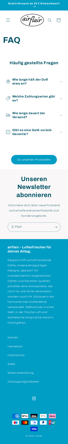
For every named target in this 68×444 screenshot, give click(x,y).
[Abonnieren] (56, 227)
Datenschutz (16, 355)
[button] (8, 20)
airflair (38, 436)
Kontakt (13, 337)
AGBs (11, 364)
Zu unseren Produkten (34, 159)
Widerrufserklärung (21, 373)
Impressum (15, 346)
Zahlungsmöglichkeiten (23, 381)
